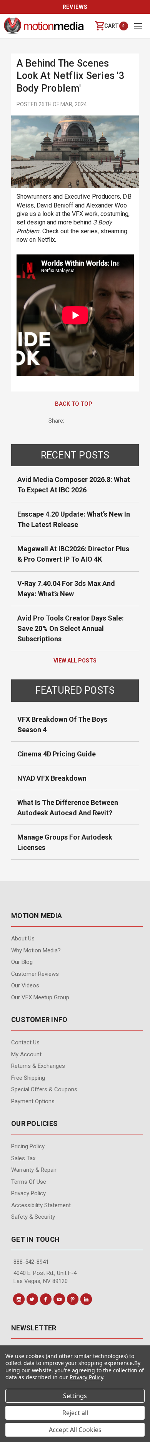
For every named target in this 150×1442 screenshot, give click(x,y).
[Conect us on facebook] (46, 1299)
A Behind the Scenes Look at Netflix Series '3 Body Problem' (70, 76)
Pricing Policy (28, 1146)
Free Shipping (28, 1077)
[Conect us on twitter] (32, 1299)
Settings (75, 1396)
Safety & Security (33, 1216)
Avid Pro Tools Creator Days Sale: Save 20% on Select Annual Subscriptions (70, 628)
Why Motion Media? (36, 950)
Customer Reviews (35, 973)
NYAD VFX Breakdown (52, 778)
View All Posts (75, 660)
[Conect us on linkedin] (86, 1299)
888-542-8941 (31, 1261)
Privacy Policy (28, 1193)
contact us (25, 1042)
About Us (23, 938)
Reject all (75, 1413)
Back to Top (73, 403)
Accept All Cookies (75, 1429)
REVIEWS (75, 7)
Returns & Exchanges (38, 1065)
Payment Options (33, 1101)
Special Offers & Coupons (44, 1089)
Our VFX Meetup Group (40, 997)
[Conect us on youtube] (59, 1299)
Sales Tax (23, 1158)
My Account (26, 1054)
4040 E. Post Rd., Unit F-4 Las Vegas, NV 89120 (45, 1277)
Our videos (25, 985)
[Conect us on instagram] (19, 1299)
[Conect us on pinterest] (72, 1299)
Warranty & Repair (34, 1169)
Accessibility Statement (41, 1205)
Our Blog (22, 962)
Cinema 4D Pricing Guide (56, 754)
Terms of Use (28, 1181)
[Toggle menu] (137, 26)
